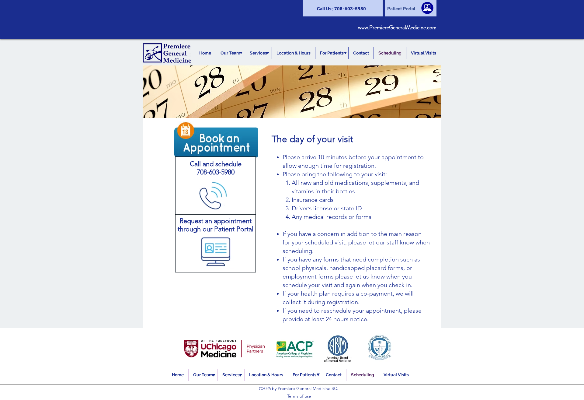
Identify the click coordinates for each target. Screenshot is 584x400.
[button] (230, 53)
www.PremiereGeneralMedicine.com (397, 27)
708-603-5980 (350, 9)
